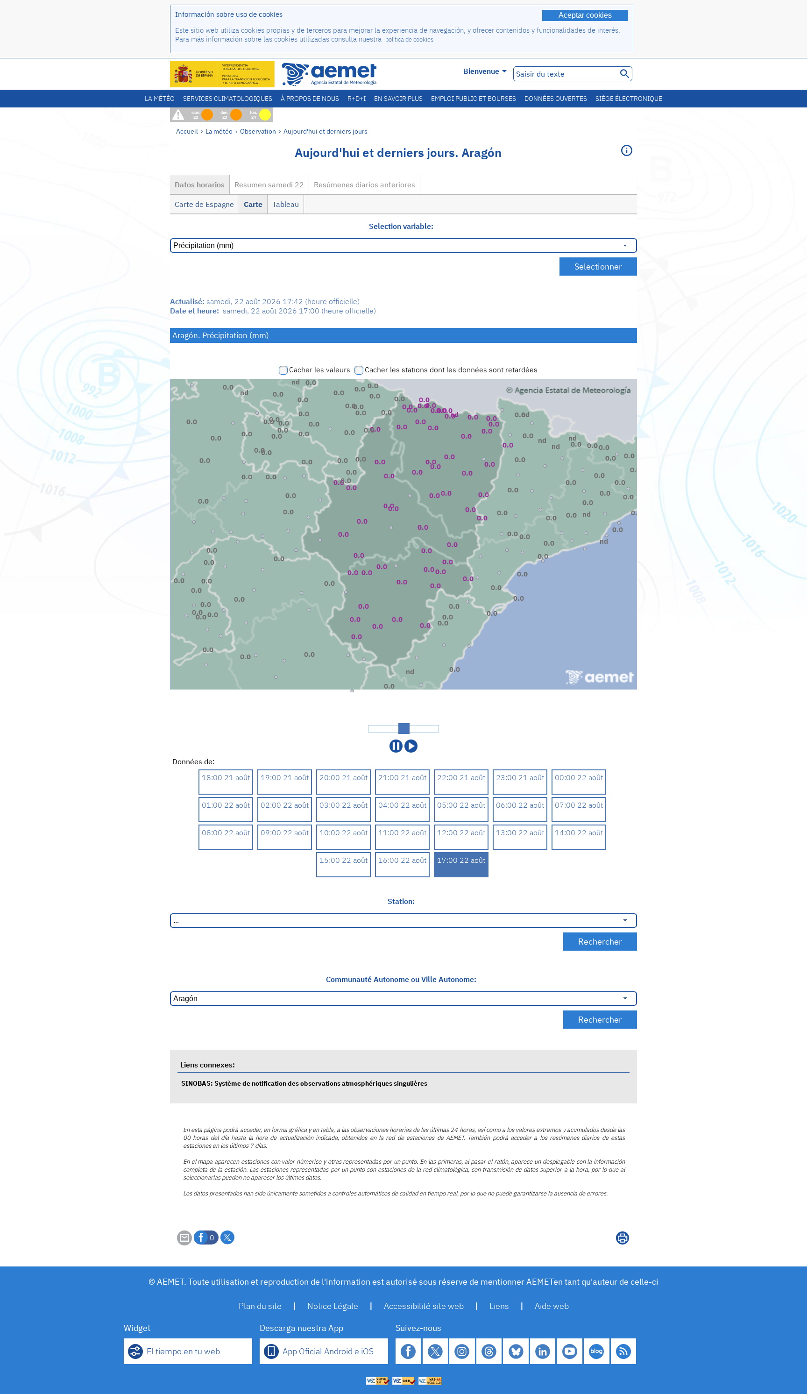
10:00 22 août (343, 832)
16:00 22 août (402, 860)
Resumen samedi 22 (269, 184)
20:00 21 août (343, 777)
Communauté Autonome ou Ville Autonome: (401, 979)
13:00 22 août (520, 832)
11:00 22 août (402, 832)
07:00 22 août (579, 805)
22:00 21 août (461, 777)
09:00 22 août (285, 832)
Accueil (187, 131)
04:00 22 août (402, 805)
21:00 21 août (402, 777)
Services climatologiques (227, 98)
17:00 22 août (461, 860)
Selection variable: (401, 226)
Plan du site (260, 1306)
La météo (160, 98)
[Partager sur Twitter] (227, 1237)
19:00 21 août (285, 777)
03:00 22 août (343, 805)
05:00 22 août (461, 805)
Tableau (285, 204)
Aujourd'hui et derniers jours (325, 131)
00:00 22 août (579, 777)
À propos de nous (310, 98)
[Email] (184, 1242)
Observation (258, 131)
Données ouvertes (555, 98)
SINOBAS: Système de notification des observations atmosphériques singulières (304, 1083)
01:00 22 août (226, 805)
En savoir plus (398, 98)
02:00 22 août (285, 805)
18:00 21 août (226, 777)
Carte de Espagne (204, 204)
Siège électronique (628, 98)
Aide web (552, 1306)
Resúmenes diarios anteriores (364, 184)
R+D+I (356, 98)
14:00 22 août (579, 832)
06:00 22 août (520, 805)
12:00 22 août (461, 832)
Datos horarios (200, 184)
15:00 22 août (343, 860)
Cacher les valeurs (319, 369)
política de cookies (409, 39)
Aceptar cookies (585, 15)
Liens (499, 1306)
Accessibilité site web (424, 1306)
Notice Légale (332, 1306)
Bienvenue (481, 71)
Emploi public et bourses (473, 98)
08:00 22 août (226, 832)
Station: (401, 901)
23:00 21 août (520, 777)
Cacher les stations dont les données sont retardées (451, 369)
